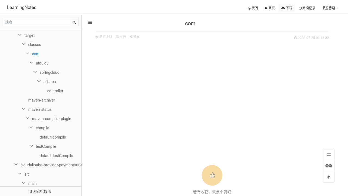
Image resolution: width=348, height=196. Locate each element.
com (35, 53)
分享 (136, 36)
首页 (271, 7)
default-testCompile (56, 155)
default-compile (53, 137)
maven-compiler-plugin (51, 118)
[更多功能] (328, 165)
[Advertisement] (212, 82)
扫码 (122, 36)
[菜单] (328, 154)
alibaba (50, 81)
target (29, 35)
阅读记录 (308, 7)
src (27, 174)
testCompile (46, 146)
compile (42, 127)
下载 (288, 7)
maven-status (40, 109)
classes (34, 44)
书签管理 (329, 7)
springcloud (50, 72)
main (32, 183)
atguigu (42, 63)
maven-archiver (41, 100)
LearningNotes (21, 7)
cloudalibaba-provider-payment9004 (51, 164)
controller (55, 90)
